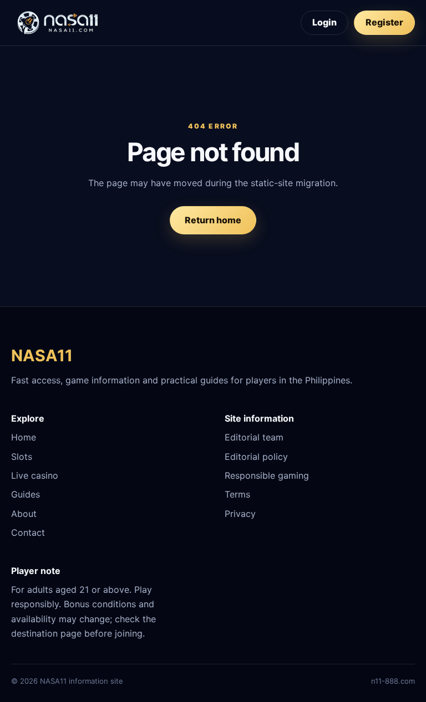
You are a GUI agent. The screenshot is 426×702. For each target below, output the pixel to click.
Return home (213, 220)
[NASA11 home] (58, 23)
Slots (21, 456)
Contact (28, 532)
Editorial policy (256, 456)
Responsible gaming (267, 475)
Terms (237, 494)
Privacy (240, 513)
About (24, 513)
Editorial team (254, 437)
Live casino (34, 475)
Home (23, 437)
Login (324, 22)
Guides (25, 494)
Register (384, 22)
